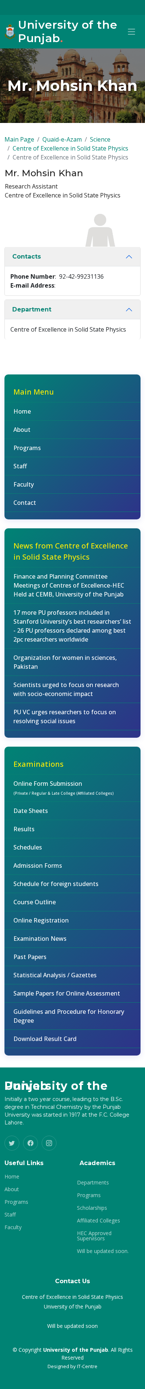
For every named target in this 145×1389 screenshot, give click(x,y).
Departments (93, 1182)
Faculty (23, 484)
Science (100, 139)
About (21, 429)
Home (22, 411)
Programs (27, 448)
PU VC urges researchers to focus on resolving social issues (64, 716)
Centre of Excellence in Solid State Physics (70, 148)
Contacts (26, 256)
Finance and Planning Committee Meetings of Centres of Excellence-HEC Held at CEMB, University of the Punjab (68, 585)
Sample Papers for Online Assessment (66, 993)
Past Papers (29, 957)
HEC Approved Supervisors (94, 1236)
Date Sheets (30, 811)
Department (31, 309)
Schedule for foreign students (56, 884)
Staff (20, 466)
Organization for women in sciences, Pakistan (65, 662)
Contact (24, 503)
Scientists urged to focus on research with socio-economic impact (66, 689)
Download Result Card (45, 1039)
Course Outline (34, 902)
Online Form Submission (63, 787)
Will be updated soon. (103, 1251)
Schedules (27, 847)
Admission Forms (37, 865)
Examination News (40, 938)
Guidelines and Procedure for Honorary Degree (68, 1016)
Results (24, 829)
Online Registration (41, 920)
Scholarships (92, 1208)
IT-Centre (87, 1366)
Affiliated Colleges (98, 1220)
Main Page (19, 139)
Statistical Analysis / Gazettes (55, 975)
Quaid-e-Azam (62, 139)
